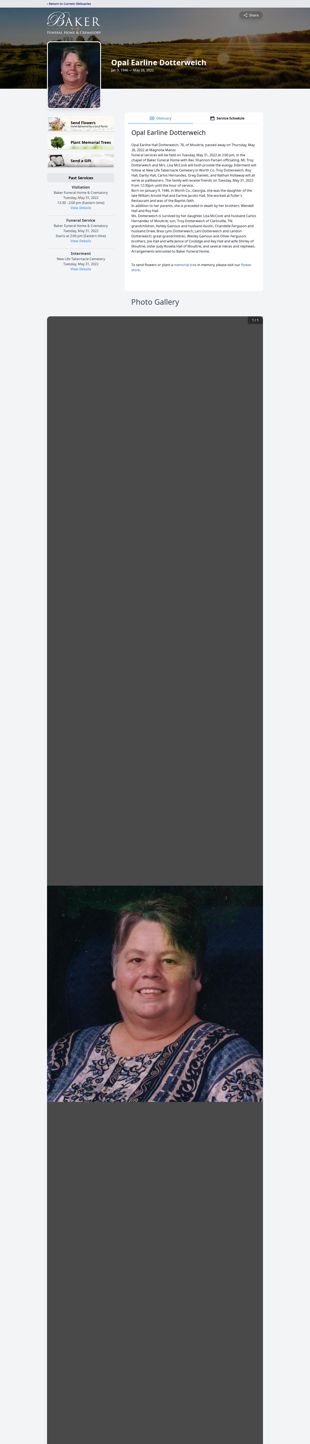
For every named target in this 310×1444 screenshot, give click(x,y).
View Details (80, 207)
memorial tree (185, 264)
